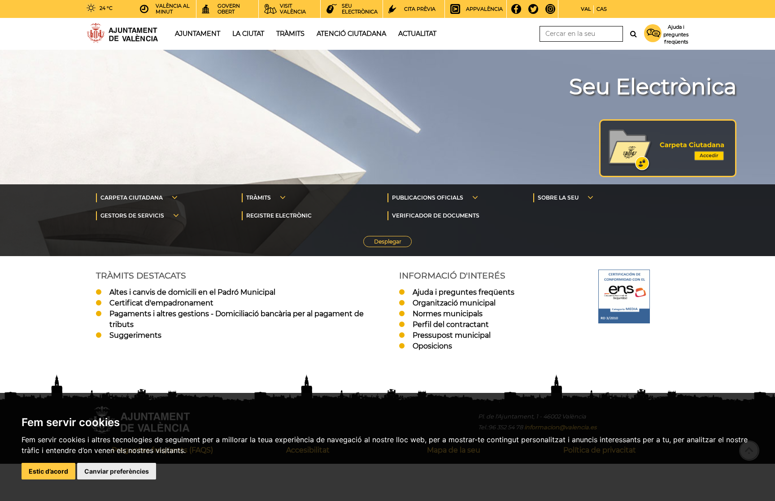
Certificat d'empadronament (161, 303)
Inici (122, 33)
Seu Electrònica (652, 87)
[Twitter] (536, 9)
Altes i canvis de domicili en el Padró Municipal (192, 292)
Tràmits (290, 34)
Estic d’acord (48, 471)
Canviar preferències (116, 471)
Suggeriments (135, 335)
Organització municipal (454, 303)
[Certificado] (624, 321)
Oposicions (432, 346)
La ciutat (248, 34)
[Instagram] (553, 9)
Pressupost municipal (452, 335)
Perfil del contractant (451, 324)
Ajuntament (197, 34)
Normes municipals (448, 313)
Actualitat (417, 34)
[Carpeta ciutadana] (667, 174)
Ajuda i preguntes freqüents (463, 292)
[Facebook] (519, 9)
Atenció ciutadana (351, 34)
